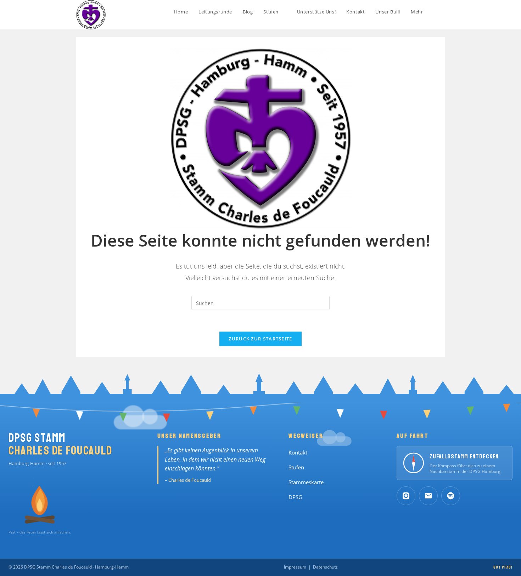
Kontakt (297, 452)
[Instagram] (406, 495)
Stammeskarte (306, 482)
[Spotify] (450, 495)
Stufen (296, 467)
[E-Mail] (428, 495)
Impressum (295, 567)
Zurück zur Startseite (260, 338)
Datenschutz (325, 567)
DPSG (295, 497)
